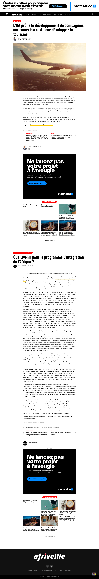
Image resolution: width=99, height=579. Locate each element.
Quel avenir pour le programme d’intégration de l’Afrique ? (45, 416)
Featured (35, 130)
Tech (40, 14)
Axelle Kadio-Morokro (24, 39)
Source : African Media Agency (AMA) (33, 422)
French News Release (54, 427)
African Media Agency (29, 418)
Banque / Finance (37, 427)
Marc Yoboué (22, 562)
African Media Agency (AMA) (39, 413)
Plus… (54, 14)
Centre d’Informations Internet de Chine (41, 125)
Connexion (60, 14)
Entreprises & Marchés (31, 14)
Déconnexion (68, 14)
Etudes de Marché (47, 14)
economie (45, 427)
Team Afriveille (23, 267)
